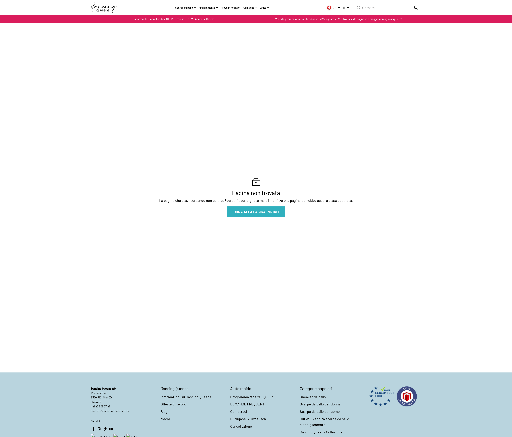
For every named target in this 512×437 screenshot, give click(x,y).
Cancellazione (241, 426)
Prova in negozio (230, 7)
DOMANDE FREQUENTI (247, 404)
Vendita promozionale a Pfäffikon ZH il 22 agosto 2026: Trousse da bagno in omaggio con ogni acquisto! (338, 19)
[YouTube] (110, 429)
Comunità (248, 7)
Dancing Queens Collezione (321, 432)
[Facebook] (93, 429)
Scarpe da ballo (184, 7)
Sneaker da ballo (313, 397)
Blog (164, 411)
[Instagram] (99, 429)
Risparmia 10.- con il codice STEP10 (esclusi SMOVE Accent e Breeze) (173, 19)
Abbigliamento (207, 7)
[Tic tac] (105, 429)
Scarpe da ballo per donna (320, 404)
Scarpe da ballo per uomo (320, 411)
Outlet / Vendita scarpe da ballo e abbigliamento (324, 422)
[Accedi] (415, 7)
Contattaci (238, 411)
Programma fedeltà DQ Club (251, 397)
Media (165, 419)
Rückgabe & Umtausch (248, 419)
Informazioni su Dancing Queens (186, 397)
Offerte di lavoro (173, 404)
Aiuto (263, 7)
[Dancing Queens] (104, 7)
